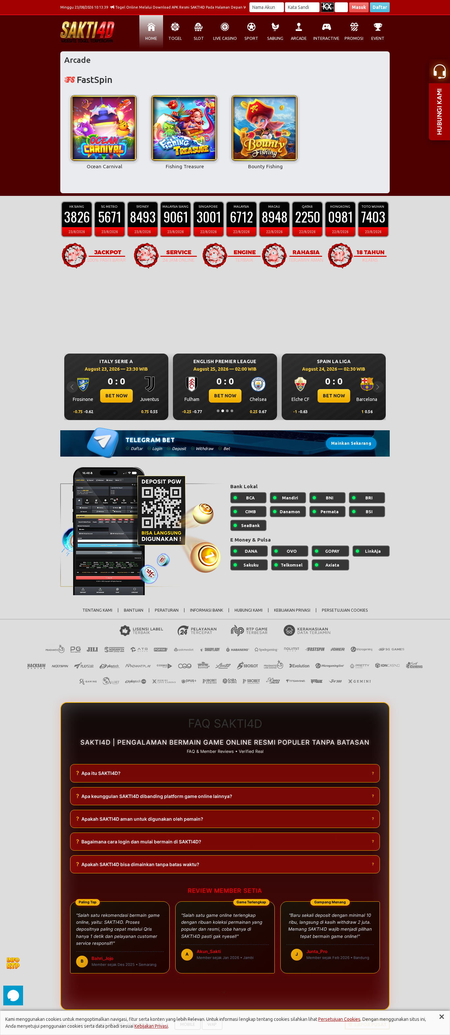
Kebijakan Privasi (151, 1026)
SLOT (199, 38)
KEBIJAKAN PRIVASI (292, 610)
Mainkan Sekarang (351, 443)
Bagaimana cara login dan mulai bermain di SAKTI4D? (138, 841)
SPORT (251, 38)
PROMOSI (354, 38)
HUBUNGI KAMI (249, 610)
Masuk (359, 7)
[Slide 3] (227, 410)
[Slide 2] (222, 410)
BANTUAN (133, 610)
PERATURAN (167, 610)
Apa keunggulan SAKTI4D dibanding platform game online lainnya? (154, 796)
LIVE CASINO (225, 38)
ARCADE (299, 38)
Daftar (380, 7)
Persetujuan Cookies (339, 1019)
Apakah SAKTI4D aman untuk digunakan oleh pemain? (139, 818)
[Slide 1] (218, 410)
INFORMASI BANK (206, 610)
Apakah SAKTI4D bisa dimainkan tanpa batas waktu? (137, 864)
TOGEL (175, 38)
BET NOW (116, 395)
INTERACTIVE (326, 38)
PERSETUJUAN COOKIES (345, 610)
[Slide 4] (232, 410)
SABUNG (275, 38)
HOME (151, 38)
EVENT (377, 38)
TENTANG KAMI (97, 610)
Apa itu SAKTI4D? (98, 773)
